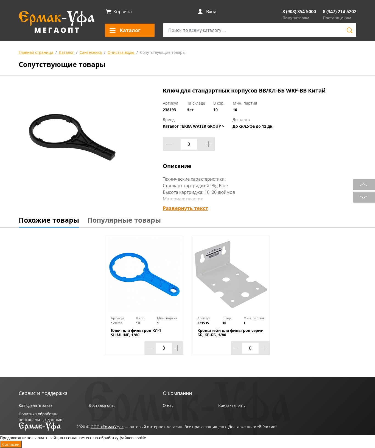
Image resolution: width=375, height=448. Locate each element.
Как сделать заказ (35, 405)
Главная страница (36, 52)
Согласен (10, 444)
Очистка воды (121, 52)
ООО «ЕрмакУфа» (107, 426)
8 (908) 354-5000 (299, 12)
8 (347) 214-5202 (339, 12)
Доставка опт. (102, 405)
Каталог (66, 52)
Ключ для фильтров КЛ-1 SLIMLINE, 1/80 (136, 332)
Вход (211, 12)
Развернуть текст (185, 208)
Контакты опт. (231, 405)
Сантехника (91, 52)
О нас (168, 405)
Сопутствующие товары (163, 52)
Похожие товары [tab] (49, 220)
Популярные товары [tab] (124, 220)
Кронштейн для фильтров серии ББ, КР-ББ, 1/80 (230, 332)
